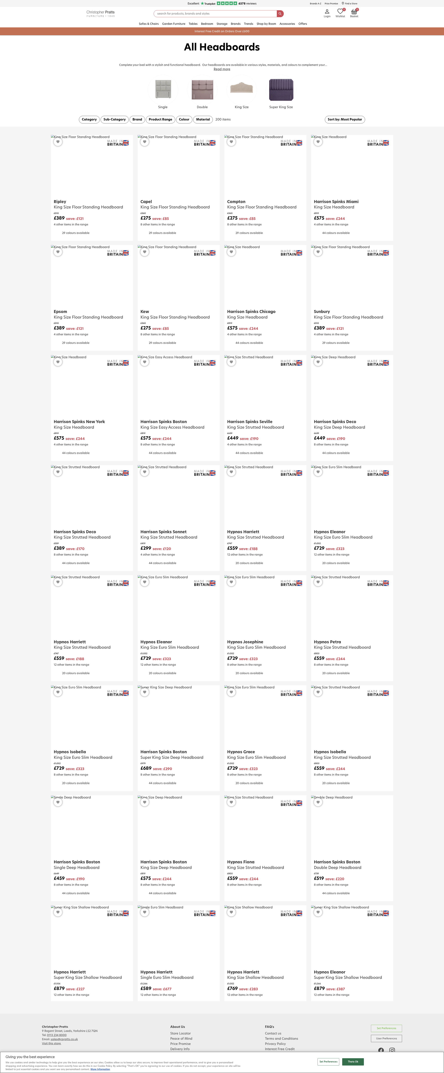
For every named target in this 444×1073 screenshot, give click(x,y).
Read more (222, 69)
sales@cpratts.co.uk (64, 1039)
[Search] (280, 13)
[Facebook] (381, 1050)
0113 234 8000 (57, 1035)
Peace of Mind (181, 1038)
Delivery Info (180, 1049)
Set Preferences (386, 1028)
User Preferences (386, 1038)
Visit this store (51, 1043)
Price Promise (180, 1044)
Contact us (273, 1033)
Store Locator (180, 1033)
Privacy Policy (275, 1044)
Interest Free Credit (280, 1049)
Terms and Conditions (281, 1038)
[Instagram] (392, 1050)
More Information (100, 1069)
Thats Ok (353, 1062)
